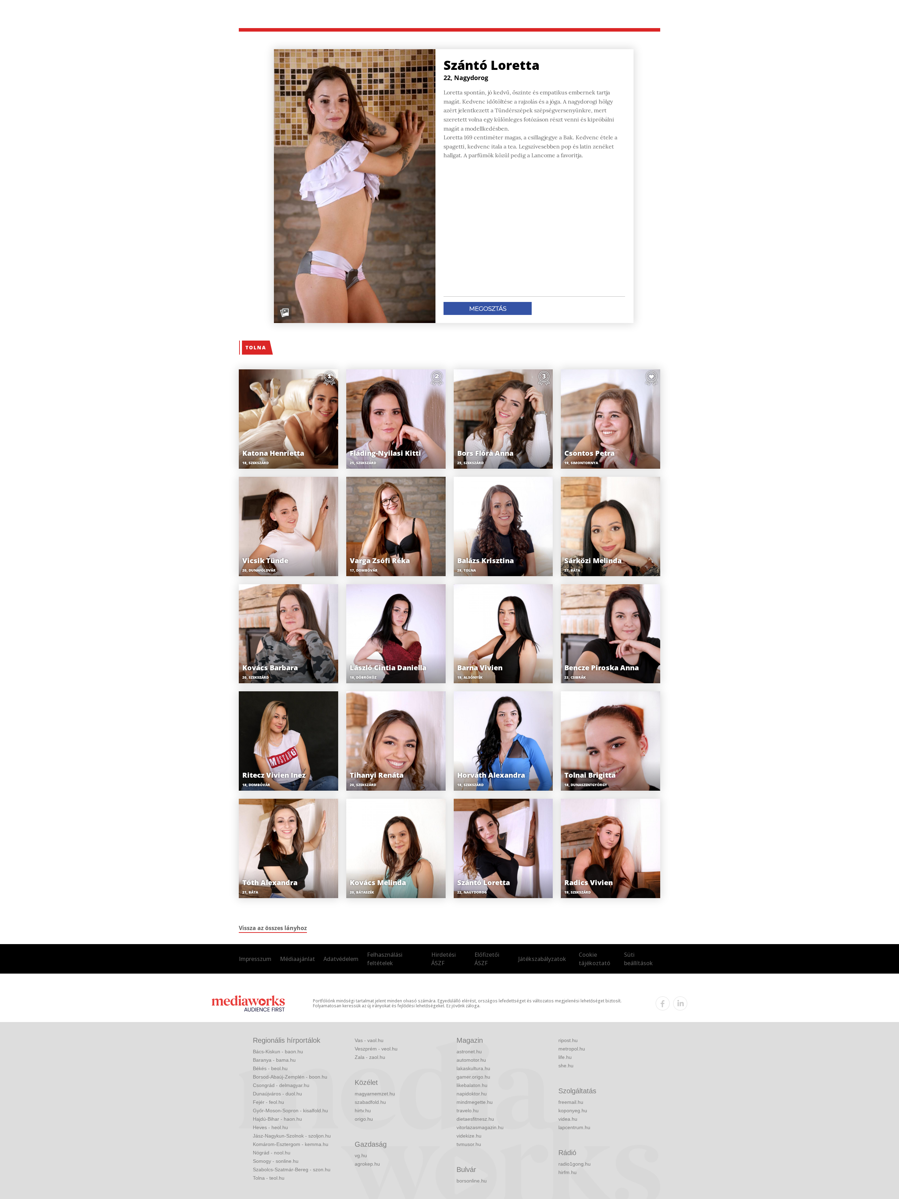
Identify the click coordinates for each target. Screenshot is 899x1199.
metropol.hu (571, 1049)
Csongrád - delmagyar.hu (281, 1085)
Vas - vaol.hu (369, 1040)
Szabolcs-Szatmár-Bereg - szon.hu (291, 1169)
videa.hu (567, 1119)
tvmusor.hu (469, 1144)
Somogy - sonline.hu (275, 1161)
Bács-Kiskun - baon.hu (278, 1051)
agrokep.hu (367, 1164)
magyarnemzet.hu (375, 1093)
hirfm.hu (567, 1172)
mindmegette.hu (475, 1102)
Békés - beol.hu (270, 1068)
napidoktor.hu (472, 1093)
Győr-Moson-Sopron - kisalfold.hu (290, 1110)
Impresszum (255, 959)
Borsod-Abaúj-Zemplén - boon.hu (290, 1077)
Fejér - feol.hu (268, 1102)
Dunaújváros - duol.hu (277, 1093)
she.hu (565, 1065)
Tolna (255, 347)
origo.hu (364, 1119)
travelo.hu (468, 1110)
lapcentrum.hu (574, 1127)
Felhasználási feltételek (384, 959)
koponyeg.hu (572, 1110)
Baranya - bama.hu (274, 1060)
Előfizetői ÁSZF (486, 959)
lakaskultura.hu (473, 1068)
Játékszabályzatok (542, 959)
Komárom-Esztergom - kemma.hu (290, 1144)
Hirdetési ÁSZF (443, 959)
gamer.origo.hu (473, 1077)
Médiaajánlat (297, 959)
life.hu (565, 1057)
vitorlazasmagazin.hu (480, 1127)
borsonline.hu (472, 1181)
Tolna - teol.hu (268, 1178)
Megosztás (487, 308)
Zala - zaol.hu (370, 1057)
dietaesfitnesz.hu (475, 1119)
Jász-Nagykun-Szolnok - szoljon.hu (292, 1136)
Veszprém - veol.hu (376, 1049)
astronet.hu (469, 1051)
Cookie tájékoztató (594, 959)
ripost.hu (568, 1040)
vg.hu (361, 1155)
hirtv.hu (363, 1110)
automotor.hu (471, 1060)
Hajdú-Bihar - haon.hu (277, 1119)
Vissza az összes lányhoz (273, 928)
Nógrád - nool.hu (271, 1152)
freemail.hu (570, 1102)
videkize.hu (469, 1136)
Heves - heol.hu (270, 1127)
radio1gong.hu (574, 1164)
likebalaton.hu (472, 1085)
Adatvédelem (341, 959)
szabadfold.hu (370, 1102)
